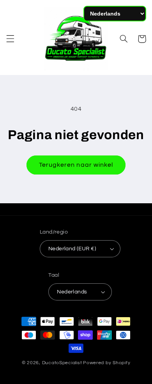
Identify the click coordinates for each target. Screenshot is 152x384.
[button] (10, 39)
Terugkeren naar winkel (76, 165)
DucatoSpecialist (62, 363)
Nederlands (72, 292)
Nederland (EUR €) (72, 248)
